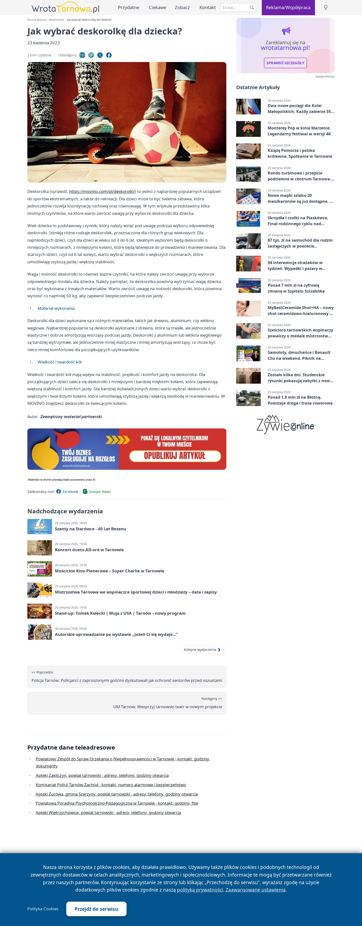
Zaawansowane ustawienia (256, 889)
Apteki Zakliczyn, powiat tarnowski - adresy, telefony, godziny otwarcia (102, 775)
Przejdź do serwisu (96, 909)
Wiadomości (56, 19)
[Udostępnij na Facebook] (109, 55)
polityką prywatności (200, 889)
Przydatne (128, 7)
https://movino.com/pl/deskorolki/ (102, 191)
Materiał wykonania (56, 308)
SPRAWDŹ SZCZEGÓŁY (285, 63)
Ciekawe (157, 7)
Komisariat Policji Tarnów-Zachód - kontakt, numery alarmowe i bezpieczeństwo (111, 784)
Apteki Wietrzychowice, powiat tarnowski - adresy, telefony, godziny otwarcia (108, 812)
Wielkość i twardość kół (60, 362)
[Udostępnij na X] (100, 55)
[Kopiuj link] (82, 55)
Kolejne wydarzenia (200, 649)
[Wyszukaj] (252, 7)
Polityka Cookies (42, 908)
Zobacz (182, 7)
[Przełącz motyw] (326, 7)
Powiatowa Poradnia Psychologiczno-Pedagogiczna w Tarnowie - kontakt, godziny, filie (117, 803)
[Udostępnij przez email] (91, 55)
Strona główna (36, 19)
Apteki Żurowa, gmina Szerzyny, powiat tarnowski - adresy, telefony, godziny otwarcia (117, 794)
